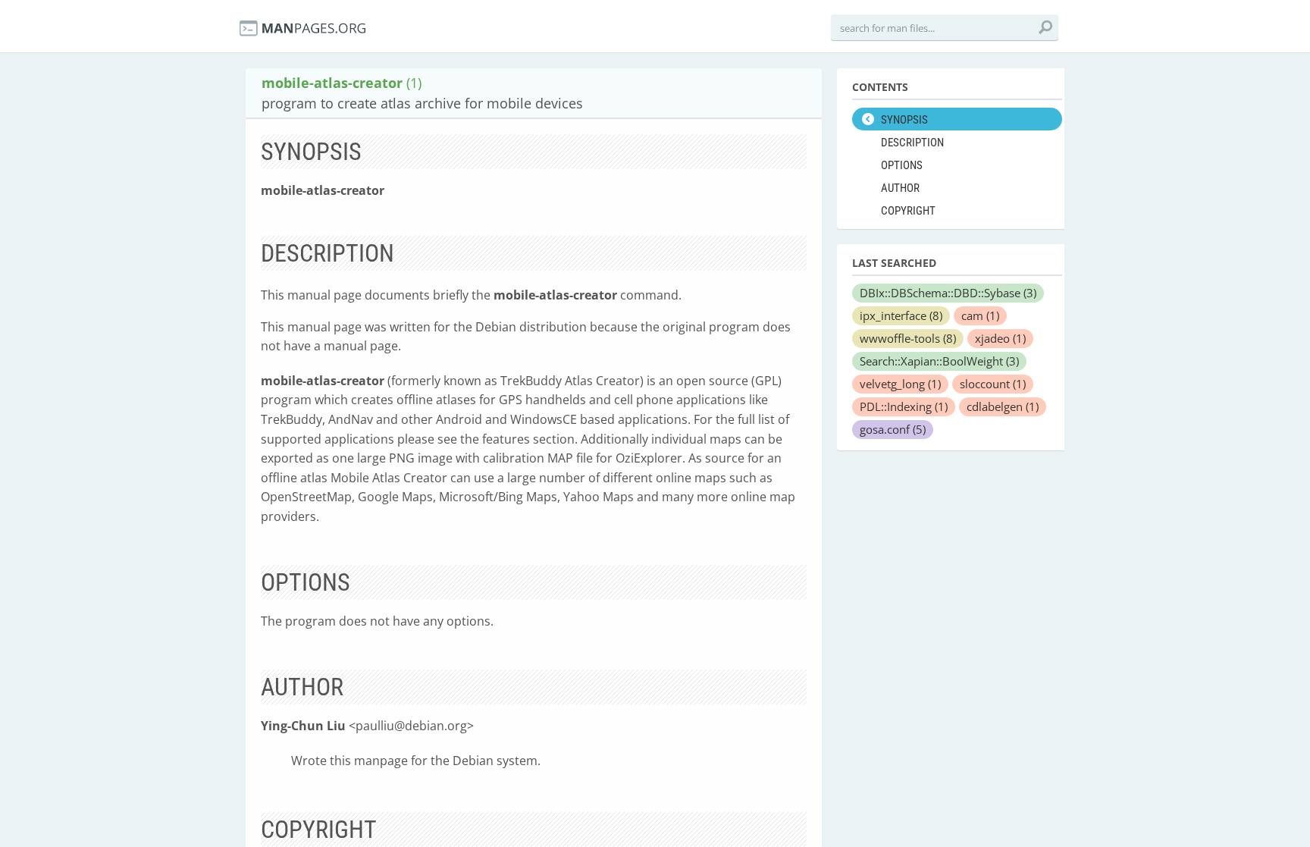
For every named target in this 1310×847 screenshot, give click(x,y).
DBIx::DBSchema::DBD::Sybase (948, 292)
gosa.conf (893, 429)
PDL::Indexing (904, 406)
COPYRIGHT (908, 211)
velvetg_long (900, 383)
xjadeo (1000, 338)
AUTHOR (900, 188)
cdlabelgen (1003, 406)
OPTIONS (902, 165)
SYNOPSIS (904, 120)
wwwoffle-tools (908, 338)
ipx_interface (901, 315)
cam (980, 315)
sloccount (993, 383)
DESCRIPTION (912, 142)
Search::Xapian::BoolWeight (939, 361)
